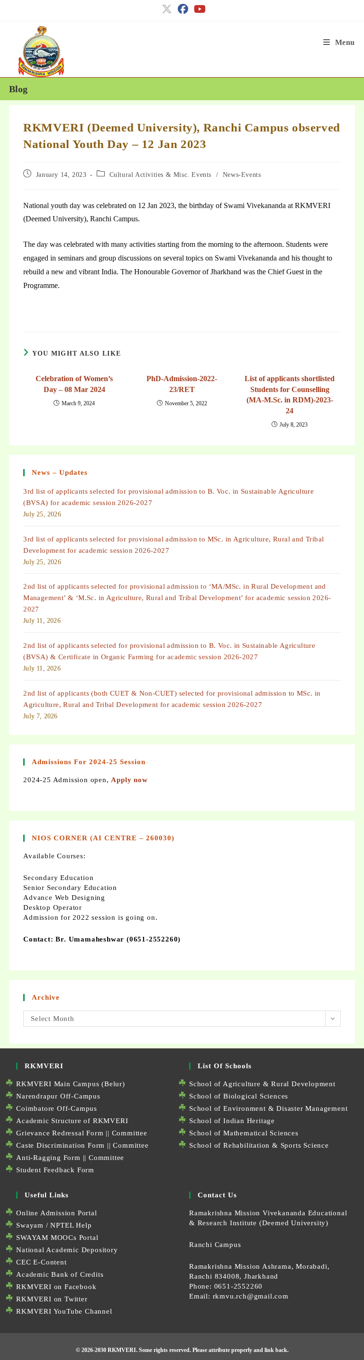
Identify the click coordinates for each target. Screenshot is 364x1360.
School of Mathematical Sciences (244, 1133)
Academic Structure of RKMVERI (72, 1121)
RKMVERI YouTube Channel (64, 1311)
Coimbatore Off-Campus (56, 1108)
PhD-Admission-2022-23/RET (181, 384)
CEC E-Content (41, 1262)
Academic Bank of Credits (59, 1274)
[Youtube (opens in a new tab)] (198, 9)
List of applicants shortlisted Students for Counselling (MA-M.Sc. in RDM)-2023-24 (290, 394)
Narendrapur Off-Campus (58, 1096)
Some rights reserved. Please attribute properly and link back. (214, 1350)
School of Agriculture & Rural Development (262, 1084)
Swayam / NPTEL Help (53, 1225)
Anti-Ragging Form (48, 1157)
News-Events (242, 174)
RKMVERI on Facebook (56, 1286)
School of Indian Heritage (232, 1121)
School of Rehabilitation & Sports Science (259, 1145)
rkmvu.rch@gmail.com (251, 1296)
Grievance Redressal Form (59, 1133)
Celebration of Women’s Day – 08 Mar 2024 (74, 384)
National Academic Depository (67, 1250)
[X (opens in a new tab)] (167, 9)
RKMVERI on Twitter (51, 1299)
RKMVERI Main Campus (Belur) (70, 1084)
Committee (129, 1133)
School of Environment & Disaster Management (268, 1108)
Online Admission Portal (56, 1213)
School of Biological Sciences (238, 1096)
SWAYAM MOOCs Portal (57, 1237)
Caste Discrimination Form (60, 1145)
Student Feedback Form (55, 1170)
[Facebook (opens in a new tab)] (183, 9)
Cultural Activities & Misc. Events (160, 174)
